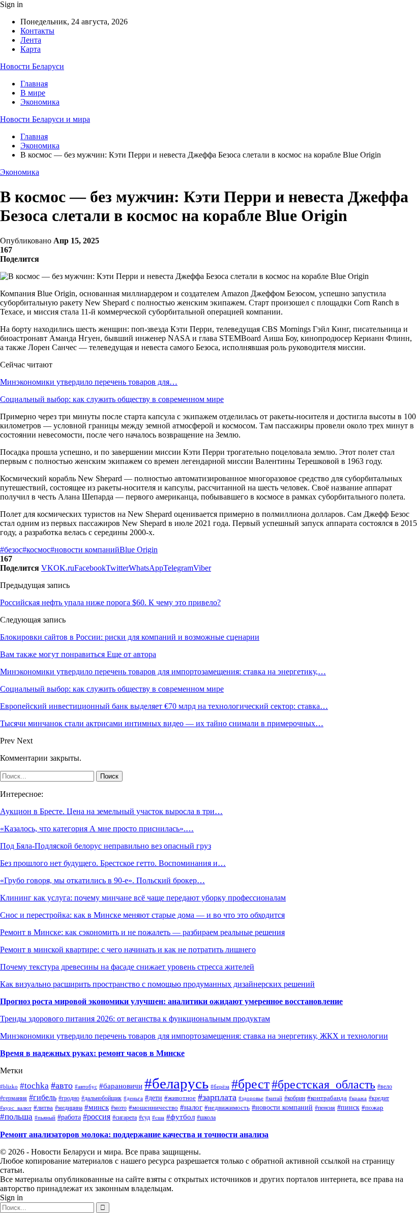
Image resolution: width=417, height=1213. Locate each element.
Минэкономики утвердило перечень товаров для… (88, 382)
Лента (30, 40)
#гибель (42, 1097)
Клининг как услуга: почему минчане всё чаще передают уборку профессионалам (143, 897)
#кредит (379, 1098)
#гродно (68, 1098)
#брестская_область (323, 1084)
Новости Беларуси (32, 66)
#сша (158, 1117)
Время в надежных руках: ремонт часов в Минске (92, 1053)
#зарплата (217, 1097)
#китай (273, 1098)
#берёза (220, 1087)
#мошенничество (153, 1107)
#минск (96, 1107)
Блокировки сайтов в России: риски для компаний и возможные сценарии (129, 637)
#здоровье (251, 1098)
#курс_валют (16, 1108)
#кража (358, 1098)
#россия (96, 1116)
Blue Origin (139, 549)
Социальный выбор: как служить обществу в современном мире (112, 399)
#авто (62, 1085)
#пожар (372, 1107)
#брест (250, 1084)
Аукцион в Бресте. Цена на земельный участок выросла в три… (111, 811)
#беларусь (176, 1083)
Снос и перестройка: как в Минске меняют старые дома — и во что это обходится (142, 915)
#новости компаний (85, 549)
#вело (384, 1086)
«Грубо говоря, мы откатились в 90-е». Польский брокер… (102, 880)
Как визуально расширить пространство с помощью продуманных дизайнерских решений (157, 984)
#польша (16, 1117)
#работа (69, 1117)
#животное (180, 1098)
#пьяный (45, 1117)
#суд (144, 1117)
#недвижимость (227, 1107)
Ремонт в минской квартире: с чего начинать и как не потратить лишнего (128, 949)
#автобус (86, 1086)
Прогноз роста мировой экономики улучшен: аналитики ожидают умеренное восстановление (171, 1001)
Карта (30, 49)
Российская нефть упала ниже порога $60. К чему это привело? (110, 602)
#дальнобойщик (101, 1098)
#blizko (9, 1086)
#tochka (34, 1086)
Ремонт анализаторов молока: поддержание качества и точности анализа (134, 1134)
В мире (32, 92)
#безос (11, 549)
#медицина (68, 1108)
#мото (119, 1107)
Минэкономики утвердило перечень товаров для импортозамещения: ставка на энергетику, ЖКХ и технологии (194, 1036)
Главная (34, 83)
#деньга (133, 1098)
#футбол (180, 1117)
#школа (206, 1117)
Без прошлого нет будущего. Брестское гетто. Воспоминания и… (113, 863)
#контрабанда (327, 1098)
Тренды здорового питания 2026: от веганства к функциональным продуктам (135, 1018)
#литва (43, 1107)
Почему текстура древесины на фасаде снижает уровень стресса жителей (127, 966)
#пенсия (325, 1108)
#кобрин (294, 1098)
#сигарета (124, 1117)
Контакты (37, 30)
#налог (191, 1107)
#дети (153, 1098)
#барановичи (120, 1086)
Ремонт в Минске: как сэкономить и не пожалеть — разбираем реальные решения (142, 932)
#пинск (348, 1107)
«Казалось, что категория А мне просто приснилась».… (97, 828)
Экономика (39, 102)
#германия (13, 1098)
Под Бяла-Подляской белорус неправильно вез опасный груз (105, 846)
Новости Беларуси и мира (45, 119)
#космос (36, 549)
